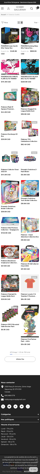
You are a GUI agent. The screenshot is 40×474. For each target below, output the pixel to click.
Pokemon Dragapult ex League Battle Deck (28, 110)
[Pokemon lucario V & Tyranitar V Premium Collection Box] (30, 283)
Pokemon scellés (14, 14)
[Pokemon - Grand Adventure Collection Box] (30, 225)
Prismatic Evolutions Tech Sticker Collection (29, 199)
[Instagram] (9, 406)
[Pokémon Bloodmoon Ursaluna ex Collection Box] (10, 252)
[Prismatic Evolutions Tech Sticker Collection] (30, 188)
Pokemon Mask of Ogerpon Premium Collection (7, 108)
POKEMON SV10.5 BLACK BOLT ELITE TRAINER (29, 78)
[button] (18, 22)
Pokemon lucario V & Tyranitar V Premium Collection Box (28, 295)
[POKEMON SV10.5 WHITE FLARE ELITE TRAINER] (10, 67)
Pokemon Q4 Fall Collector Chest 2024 (30, 265)
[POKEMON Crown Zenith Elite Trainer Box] (10, 35)
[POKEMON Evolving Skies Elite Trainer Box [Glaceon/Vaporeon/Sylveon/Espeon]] (30, 35)
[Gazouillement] (28, 406)
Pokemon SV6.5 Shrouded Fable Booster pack (10, 325)
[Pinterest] (15, 406)
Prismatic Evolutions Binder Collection (8, 207)
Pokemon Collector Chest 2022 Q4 (10, 170)
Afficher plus (20, 359)
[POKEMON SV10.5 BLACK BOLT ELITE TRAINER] (30, 67)
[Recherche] (31, 8)
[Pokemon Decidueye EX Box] (10, 126)
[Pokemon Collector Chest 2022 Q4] (10, 159)
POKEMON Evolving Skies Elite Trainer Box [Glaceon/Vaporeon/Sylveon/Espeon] (30, 47)
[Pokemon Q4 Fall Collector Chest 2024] (30, 253)
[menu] (2, 8)
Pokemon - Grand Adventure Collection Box (30, 236)
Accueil (3, 14)
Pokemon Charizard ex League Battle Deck (9, 295)
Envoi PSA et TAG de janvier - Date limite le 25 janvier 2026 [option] (20, 2)
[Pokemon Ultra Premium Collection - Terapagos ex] (10, 221)
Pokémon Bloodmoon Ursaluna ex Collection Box (9, 262)
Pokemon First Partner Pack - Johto (28, 340)
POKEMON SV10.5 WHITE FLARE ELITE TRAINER (9, 78)
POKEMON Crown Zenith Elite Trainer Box (9, 47)
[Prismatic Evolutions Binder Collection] (10, 192)
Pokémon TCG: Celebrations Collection (29, 140)
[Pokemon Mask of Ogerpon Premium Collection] (10, 96)
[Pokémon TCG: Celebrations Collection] (30, 128)
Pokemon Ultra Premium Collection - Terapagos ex (10, 229)
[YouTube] (22, 406)
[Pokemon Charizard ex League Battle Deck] (10, 283)
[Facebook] (3, 406)
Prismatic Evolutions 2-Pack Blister (29, 170)
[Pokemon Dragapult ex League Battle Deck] (30, 97)
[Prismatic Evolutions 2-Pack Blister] (30, 159)
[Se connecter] (8, 8)
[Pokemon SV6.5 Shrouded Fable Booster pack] (10, 314)
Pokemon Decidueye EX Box (9, 135)
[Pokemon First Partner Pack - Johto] (30, 321)
